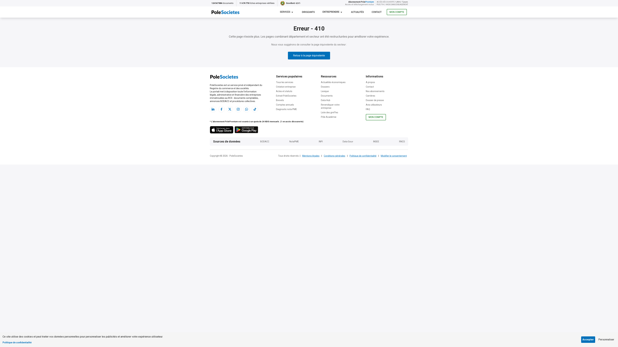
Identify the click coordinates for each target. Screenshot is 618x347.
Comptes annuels (285, 104)
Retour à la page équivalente (309, 55)
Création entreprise (286, 86)
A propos (370, 82)
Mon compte (396, 12)
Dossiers (325, 86)
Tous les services (284, 82)
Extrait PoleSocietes (286, 95)
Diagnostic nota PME (286, 109)
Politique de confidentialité (363, 156)
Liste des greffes (329, 112)
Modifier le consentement (394, 156)
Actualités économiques (333, 82)
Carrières (370, 95)
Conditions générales (334, 156)
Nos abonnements (375, 91)
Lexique (325, 91)
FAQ (368, 109)
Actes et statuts (284, 91)
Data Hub (325, 100)
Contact (370, 86)
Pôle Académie (328, 117)
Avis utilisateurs (374, 104)
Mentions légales (310, 156)
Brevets (280, 100)
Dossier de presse (375, 100)
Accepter (588, 339)
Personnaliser (606, 339)
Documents (327, 95)
